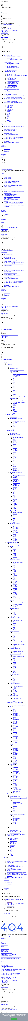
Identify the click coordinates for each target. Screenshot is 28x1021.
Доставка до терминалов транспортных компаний (13, 976)
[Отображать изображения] (1, 15)
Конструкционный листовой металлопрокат (14, 57)
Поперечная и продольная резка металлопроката (13, 969)
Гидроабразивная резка (9, 130)
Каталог (3, 946)
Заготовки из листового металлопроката (14, 98)
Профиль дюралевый (12, 82)
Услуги (2, 123)
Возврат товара (4, 945)
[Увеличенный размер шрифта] (2, 6)
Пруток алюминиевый (12, 83)
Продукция (3, 52)
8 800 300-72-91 (7, 29)
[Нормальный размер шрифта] (2, 4)
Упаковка (6, 135)
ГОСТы (5, 150)
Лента (8, 73)
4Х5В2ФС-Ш (10, 109)
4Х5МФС (9, 112)
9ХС (8, 116)
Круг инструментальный (13, 67)
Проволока (9, 93)
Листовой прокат (8, 55)
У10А (8, 120)
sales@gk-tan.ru (4, 37)
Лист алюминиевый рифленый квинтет (17, 75)
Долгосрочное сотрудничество (11, 142)
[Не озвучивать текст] (1, 22)
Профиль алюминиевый (13, 81)
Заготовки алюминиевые (13, 99)
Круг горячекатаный (12, 66)
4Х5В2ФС (9, 107)
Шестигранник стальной (10, 94)
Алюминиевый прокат (9, 71)
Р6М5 (8, 117)
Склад (2, 157)
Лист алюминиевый (12, 74)
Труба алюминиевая (12, 86)
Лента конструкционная (13, 63)
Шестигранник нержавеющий (14, 97)
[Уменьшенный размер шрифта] (1, 2)
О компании (7, 149)
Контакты (3, 154)
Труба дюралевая (11, 87)
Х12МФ (9, 121)
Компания (3, 146)
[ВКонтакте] (4, 159)
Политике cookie (13, 1016)
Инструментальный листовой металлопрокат (14, 60)
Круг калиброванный (12, 68)
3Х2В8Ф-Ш (10, 105)
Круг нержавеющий (12, 70)
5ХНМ (8, 113)
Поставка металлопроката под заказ (13, 138)
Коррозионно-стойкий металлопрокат (13, 102)
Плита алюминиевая (12, 78)
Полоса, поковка (8, 103)
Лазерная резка (7, 127)
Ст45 (8, 118)
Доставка (3, 145)
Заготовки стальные (12, 101)
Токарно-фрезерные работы (11, 134)
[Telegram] (4, 160)
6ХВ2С (8, 114)
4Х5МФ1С (9, 110)
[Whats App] (4, 162)
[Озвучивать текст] (1, 20)
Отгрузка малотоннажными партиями (13, 137)
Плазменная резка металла (10, 129)
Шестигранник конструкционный (15, 95)
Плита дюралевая (11, 79)
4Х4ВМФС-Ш (10, 106)
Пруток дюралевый (12, 85)
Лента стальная (8, 62)
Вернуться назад (5, 936)
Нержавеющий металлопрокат (11, 89)
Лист (8, 90)
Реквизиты (6, 151)
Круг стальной (7, 64)
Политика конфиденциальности (9, 1009)
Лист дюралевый (11, 77)
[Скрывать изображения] (1, 17)
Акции (2, 155)
